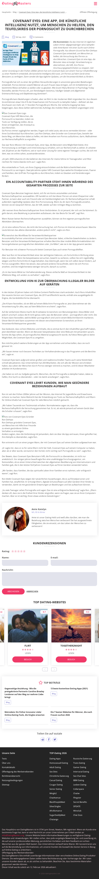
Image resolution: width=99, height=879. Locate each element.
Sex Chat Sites (79, 776)
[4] (21, 551)
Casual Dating (56, 780)
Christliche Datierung (59, 776)
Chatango (54, 819)
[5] (24, 551)
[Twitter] (55, 739)
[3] (18, 551)
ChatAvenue (55, 797)
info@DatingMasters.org (13, 835)
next (54, 669)
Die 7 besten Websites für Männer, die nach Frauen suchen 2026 (71, 713)
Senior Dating (56, 789)
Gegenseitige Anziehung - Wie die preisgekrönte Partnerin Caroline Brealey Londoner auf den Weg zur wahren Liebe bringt (24, 693)
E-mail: (54, 557)
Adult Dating (55, 767)
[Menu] (95, 3)
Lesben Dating (79, 784)
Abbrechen (32, 591)
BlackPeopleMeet (57, 802)
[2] (15, 551)
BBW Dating (78, 780)
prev (45, 669)
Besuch (28, 659)
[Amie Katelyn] (16, 519)
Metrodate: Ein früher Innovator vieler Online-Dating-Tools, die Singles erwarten (25, 713)
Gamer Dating (79, 767)
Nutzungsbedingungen (12, 780)
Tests (4, 758)
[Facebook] (48, 739)
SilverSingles (55, 806)
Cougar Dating (56, 784)
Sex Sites (53, 771)
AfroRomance (56, 810)
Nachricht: (7, 569)
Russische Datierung (82, 758)
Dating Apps (55, 758)
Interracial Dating (81, 771)
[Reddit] (42, 739)
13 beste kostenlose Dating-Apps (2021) (69, 688)
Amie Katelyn (39, 509)
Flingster (77, 797)
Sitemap (5, 784)
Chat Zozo (77, 815)
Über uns (6, 763)
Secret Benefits (80, 802)
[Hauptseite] (16, 4)
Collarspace (78, 789)
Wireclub (77, 810)
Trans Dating (79, 763)
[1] (12, 551)
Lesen (28, 653)
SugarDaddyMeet (57, 815)
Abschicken (13, 591)
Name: (5, 557)
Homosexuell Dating (59, 763)
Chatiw (76, 793)
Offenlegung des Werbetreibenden (18, 771)
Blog (7, 37)
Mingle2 (53, 793)
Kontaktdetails (8, 767)
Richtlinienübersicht (11, 776)
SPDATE (76, 806)
